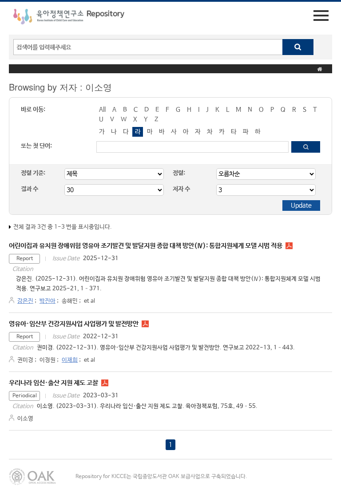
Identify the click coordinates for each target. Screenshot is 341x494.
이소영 (25, 418)
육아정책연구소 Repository (68, 18)
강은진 (25, 301)
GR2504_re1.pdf (289, 245)
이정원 (48, 360)
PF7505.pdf (104, 383)
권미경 (25, 360)
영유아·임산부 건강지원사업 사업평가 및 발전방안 (74, 324)
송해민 (70, 301)
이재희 (70, 360)
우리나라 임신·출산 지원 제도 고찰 (53, 383)
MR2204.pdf (145, 324)
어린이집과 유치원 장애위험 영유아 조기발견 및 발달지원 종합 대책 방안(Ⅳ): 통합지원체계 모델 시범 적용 (145, 245)
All (102, 109)
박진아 (48, 301)
